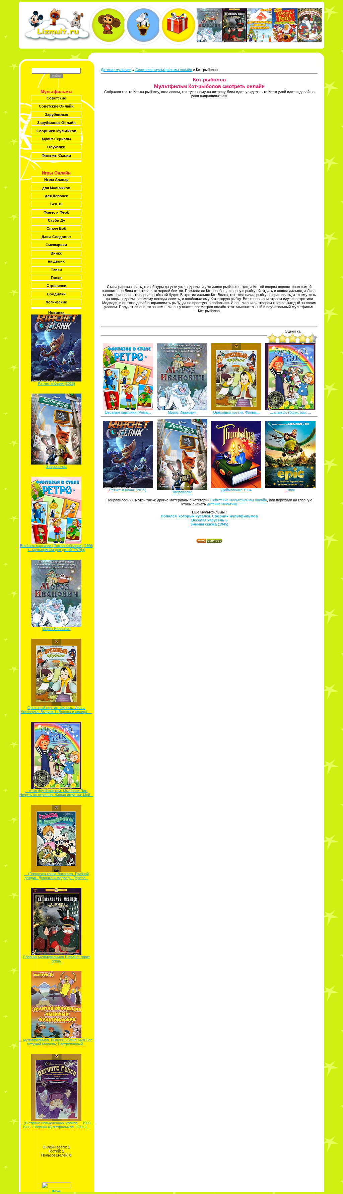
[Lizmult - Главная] (57, 41)
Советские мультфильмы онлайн (163, 70)
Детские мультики (116, 70)
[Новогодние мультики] (178, 25)
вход (56, 1190)
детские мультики (222, 504)
